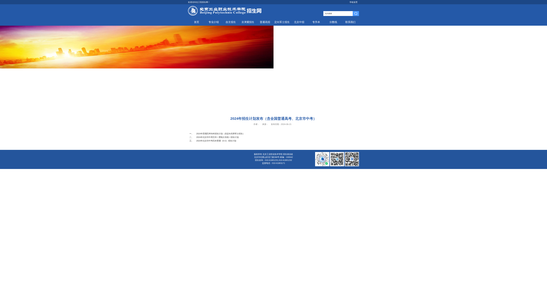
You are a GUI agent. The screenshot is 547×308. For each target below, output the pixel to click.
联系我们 (350, 22)
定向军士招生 (282, 22)
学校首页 (354, 2)
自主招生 (231, 22)
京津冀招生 (247, 22)
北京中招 (299, 22)
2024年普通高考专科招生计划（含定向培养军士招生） (220, 133)
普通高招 (265, 22)
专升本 (316, 22)
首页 (196, 22)
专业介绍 (214, 22)
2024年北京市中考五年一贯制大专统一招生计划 (217, 137)
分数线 (333, 22)
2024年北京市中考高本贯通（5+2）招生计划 (216, 141)
